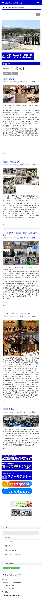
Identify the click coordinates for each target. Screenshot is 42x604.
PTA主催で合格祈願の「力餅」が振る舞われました (20, 233)
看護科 (33, 82)
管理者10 (22, 316)
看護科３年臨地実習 (11, 161)
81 (5, 401)
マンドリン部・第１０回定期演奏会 (17, 313)
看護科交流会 (8, 78)
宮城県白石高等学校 (13, 2)
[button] (4, 35)
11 (5, 225)
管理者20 (22, 82)
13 (5, 153)
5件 (14, 74)
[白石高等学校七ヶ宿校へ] (21, 504)
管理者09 (22, 238)
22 (5, 305)
